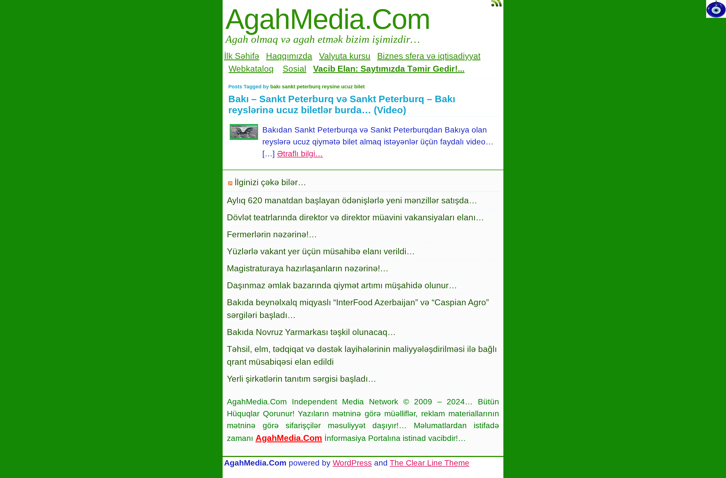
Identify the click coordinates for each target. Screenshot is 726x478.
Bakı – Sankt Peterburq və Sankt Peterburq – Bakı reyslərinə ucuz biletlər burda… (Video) (341, 104)
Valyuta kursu (344, 56)
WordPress (352, 462)
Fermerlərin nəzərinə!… (272, 234)
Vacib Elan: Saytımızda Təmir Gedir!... (389, 68)
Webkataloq (251, 68)
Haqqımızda (289, 56)
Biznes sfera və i (408, 56)
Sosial (294, 68)
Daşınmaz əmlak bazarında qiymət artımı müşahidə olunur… (342, 285)
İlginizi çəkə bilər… (270, 182)
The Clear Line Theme (429, 462)
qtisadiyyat (460, 56)
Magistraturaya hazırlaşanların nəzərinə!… (308, 268)
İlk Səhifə (241, 56)
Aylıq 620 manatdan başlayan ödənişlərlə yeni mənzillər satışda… (352, 200)
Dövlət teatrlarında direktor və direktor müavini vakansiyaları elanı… (355, 217)
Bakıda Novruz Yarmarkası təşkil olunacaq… (311, 332)
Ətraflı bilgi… (300, 153)
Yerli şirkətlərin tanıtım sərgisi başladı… (301, 378)
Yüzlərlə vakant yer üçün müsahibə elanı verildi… (321, 251)
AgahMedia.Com (327, 19)
